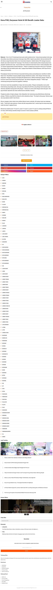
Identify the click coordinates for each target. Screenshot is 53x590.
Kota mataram (5, 260)
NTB (3, 383)
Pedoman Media (5, 568)
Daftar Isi (4, 577)
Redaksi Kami (5, 583)
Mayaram (4, 372)
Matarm (4, 359)
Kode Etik (4, 566)
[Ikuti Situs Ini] (39, 171)
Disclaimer (4, 565)
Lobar (3, 271)
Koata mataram (5, 249)
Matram (4, 364)
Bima (3, 193)
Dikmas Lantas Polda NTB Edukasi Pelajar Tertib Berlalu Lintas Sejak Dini (19, 477)
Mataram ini (5, 354)
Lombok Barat (5, 289)
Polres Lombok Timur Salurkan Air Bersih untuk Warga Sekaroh (17, 457)
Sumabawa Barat (6, 412)
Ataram (4, 180)
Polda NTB (4, 402)
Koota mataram (5, 252)
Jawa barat (4, 233)
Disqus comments (26, 160)
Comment (29, 24)
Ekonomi (4, 215)
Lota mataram (5, 324)
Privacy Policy (5, 569)
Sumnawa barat (5, 426)
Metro (3, 375)
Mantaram (4, 340)
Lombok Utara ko (6, 305)
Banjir (3, 185)
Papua (3, 391)
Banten (3, 188)
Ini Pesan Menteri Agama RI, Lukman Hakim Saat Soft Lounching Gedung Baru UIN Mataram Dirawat (26, 487)
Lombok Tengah (5, 295)
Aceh (3, 177)
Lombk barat (5, 284)
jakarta (4, 228)
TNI (3, 434)
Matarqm (4, 361)
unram (3, 436)
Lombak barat (5, 276)
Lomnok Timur (5, 311)
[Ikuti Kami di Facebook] (13, 165)
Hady (3, 531)
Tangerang (4, 428)
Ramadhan (4, 410)
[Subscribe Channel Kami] (13, 168)
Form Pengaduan (5, 580)
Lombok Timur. (5, 300)
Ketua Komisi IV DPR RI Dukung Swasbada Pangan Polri (16, 462)
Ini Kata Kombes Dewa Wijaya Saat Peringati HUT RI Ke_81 (16, 467)
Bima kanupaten (5, 196)
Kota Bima (4, 257)
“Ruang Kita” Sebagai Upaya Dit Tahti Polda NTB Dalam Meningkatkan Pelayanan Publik (25, 144)
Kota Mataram (5, 255)
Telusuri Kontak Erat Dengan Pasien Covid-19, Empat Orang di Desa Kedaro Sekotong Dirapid (24, 472)
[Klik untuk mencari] (51, 2)
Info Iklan (4, 581)
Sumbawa (4, 415)
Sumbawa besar (5, 423)
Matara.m (4, 348)
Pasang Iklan (27, 7)
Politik (3, 404)
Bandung (4, 183)
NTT (3, 386)
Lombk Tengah (5, 287)
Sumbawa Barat (5, 420)
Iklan (3, 223)
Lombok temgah (5, 292)
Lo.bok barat (5, 268)
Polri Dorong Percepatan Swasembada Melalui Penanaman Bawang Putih (20, 492)
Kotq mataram (5, 263)
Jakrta (3, 231)
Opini (3, 388)
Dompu (3, 212)
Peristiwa (4, 399)
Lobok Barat (5, 273)
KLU (3, 244)
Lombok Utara (5, 303)
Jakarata (4, 225)
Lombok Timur (5, 297)
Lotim (3, 329)
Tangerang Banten (6, 431)
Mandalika (4, 337)
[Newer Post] (24, 150)
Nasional (4, 380)
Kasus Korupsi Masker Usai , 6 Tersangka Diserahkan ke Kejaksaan (18, 482)
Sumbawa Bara (5, 418)
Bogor (3, 201)
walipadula (4, 526)
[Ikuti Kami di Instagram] (13, 171)
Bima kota (4, 199)
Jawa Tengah (5, 236)
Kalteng (4, 239)
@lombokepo (5, 117)
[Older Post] (28, 150)
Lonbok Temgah (5, 316)
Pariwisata (4, 394)
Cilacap (4, 204)
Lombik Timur (5, 281)
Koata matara (5, 247)
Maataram (4, 335)
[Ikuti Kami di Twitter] (39, 165)
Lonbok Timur (5, 319)
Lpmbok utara (5, 332)
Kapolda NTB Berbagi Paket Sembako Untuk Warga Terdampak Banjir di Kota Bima (43, 144)
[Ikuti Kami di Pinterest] (39, 168)
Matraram (4, 367)
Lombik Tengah (5, 279)
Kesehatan (4, 241)
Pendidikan (4, 396)
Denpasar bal (5, 207)
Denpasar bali (5, 209)
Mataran (4, 356)
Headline (4, 217)
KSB (3, 265)
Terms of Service (5, 571)
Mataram (21, 24)
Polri (24, 24)
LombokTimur (5, 308)
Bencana (4, 191)
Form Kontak (4, 578)
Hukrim (17, 24)
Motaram (4, 378)
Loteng (3, 327)
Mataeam (4, 343)
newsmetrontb (26, 587)
